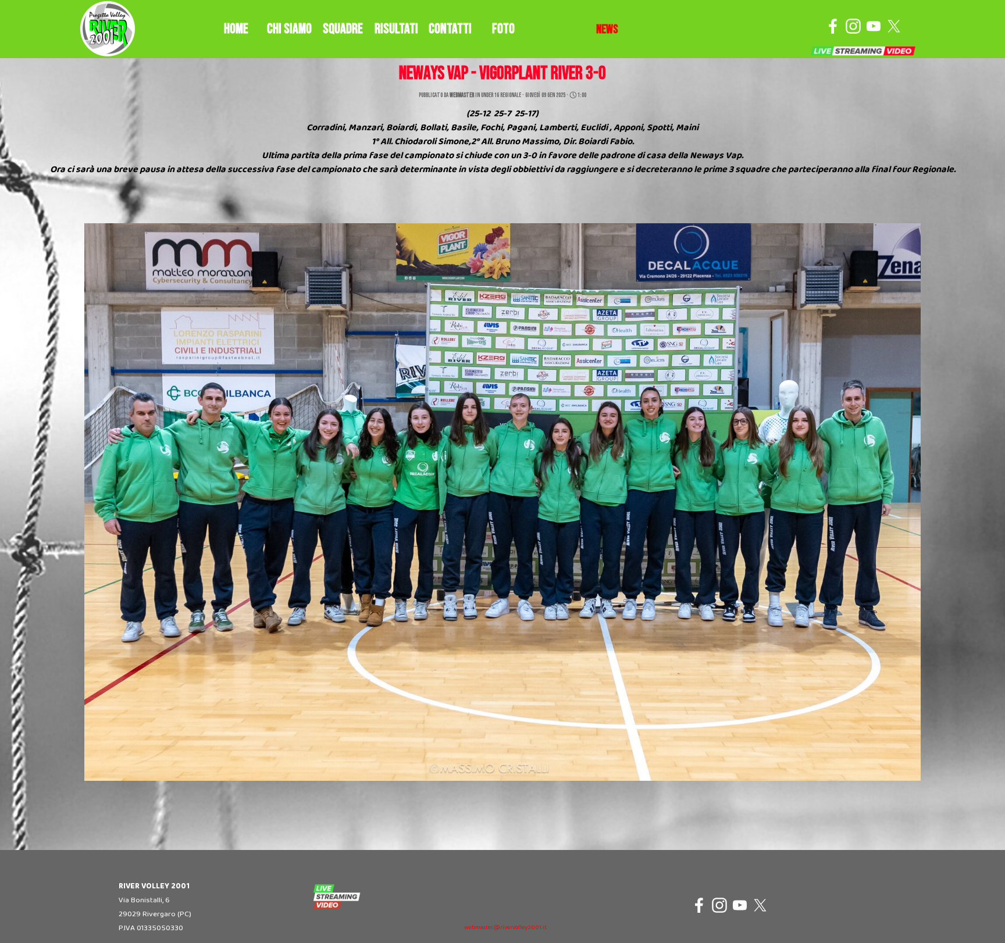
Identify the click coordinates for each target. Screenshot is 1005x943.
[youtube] (873, 26)
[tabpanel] (607, 29)
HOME (236, 28)
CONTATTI (450, 28)
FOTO (503, 28)
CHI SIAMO (289, 28)
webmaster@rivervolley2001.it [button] (505, 928)
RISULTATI (396, 28)
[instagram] (853, 26)
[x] (894, 26)
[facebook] (833, 26)
